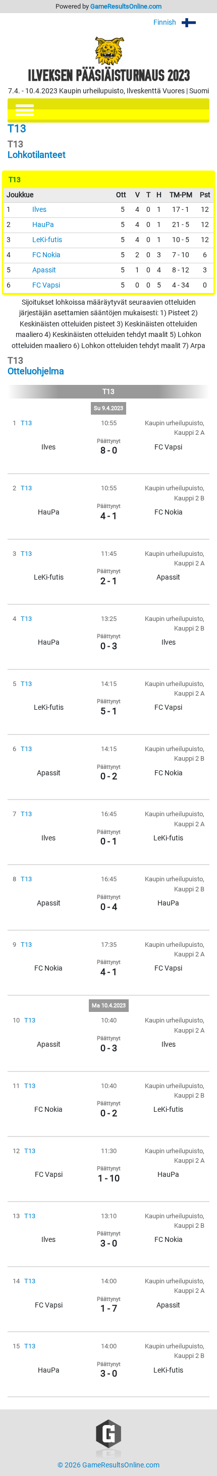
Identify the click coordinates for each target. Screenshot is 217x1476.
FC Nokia (46, 255)
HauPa (43, 224)
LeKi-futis (47, 240)
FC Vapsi (46, 285)
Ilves (39, 209)
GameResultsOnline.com (125, 6)
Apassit (44, 270)
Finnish (165, 22)
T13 (26, 423)
